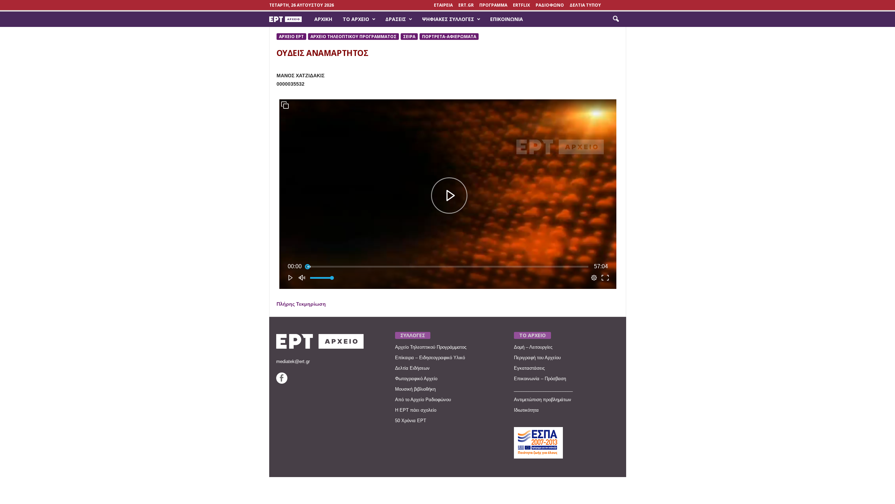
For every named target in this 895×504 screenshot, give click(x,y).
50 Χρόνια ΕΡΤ (410, 420)
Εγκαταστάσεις (529, 368)
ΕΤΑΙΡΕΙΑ (443, 5)
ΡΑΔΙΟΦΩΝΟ (550, 5)
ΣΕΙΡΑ (409, 37)
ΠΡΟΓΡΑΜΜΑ (493, 5)
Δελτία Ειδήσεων (412, 368)
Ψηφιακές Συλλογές (448, 19)
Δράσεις (395, 19)
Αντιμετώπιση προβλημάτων (542, 399)
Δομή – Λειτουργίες (533, 347)
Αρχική (323, 19)
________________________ (543, 389)
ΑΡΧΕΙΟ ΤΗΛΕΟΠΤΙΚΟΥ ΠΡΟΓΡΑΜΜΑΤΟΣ (353, 37)
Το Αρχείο (356, 19)
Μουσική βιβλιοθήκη (415, 389)
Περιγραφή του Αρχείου (537, 357)
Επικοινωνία (506, 19)
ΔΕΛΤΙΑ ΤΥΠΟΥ (585, 5)
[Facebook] (281, 382)
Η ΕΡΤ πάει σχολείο (415, 410)
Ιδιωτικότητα (526, 410)
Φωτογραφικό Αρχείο (416, 378)
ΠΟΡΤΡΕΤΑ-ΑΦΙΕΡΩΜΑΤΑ (449, 37)
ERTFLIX (521, 5)
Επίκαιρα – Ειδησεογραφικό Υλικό (430, 357)
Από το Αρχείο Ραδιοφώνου (423, 399)
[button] (615, 19)
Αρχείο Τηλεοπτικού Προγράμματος (430, 347)
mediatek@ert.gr (293, 361)
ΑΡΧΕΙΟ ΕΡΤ (291, 37)
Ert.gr (466, 5)
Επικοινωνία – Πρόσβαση (540, 378)
